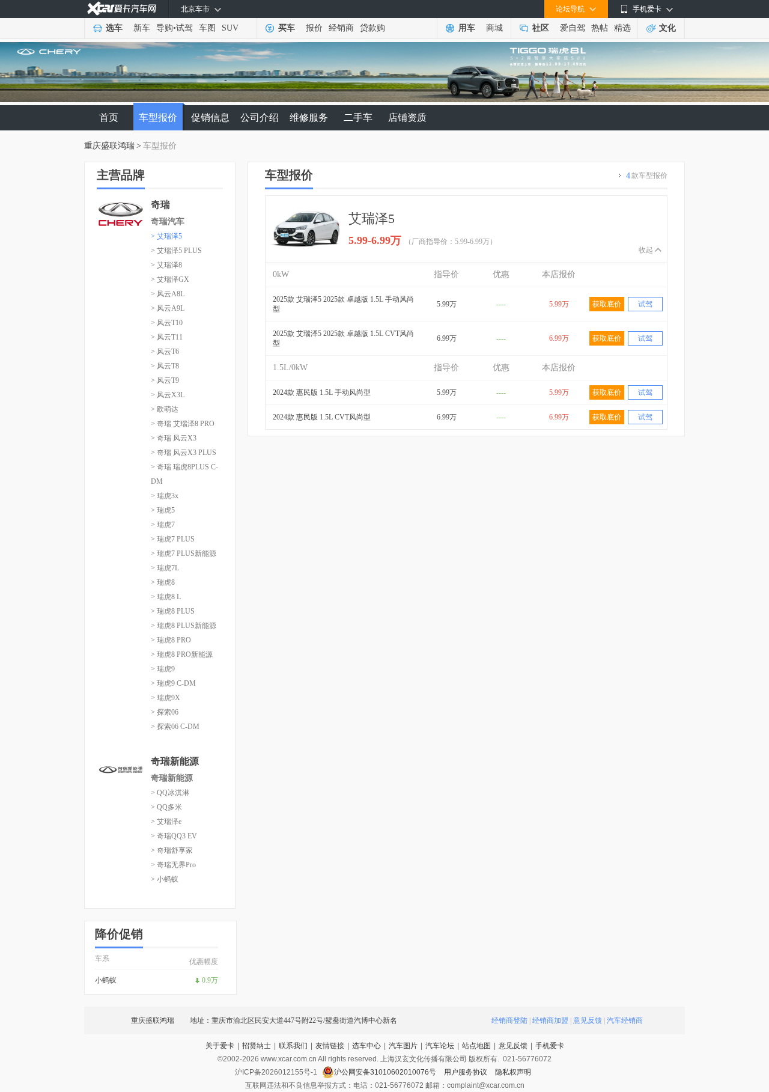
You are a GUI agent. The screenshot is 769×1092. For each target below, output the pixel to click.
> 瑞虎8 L (166, 597)
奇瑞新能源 (172, 777)
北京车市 (195, 9)
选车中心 (366, 1046)
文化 (667, 27)
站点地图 (476, 1046)
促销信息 (210, 117)
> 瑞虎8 (163, 582)
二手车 (358, 117)
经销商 (341, 27)
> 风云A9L (167, 308)
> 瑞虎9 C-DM (173, 683)
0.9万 (210, 980)
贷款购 (372, 27)
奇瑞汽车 (167, 221)
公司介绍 (259, 117)
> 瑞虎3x (164, 496)
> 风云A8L (167, 294)
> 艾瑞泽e (166, 821)
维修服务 (309, 117)
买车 (286, 27)
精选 (622, 27)
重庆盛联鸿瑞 (109, 145)
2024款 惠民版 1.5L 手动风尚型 (322, 392)
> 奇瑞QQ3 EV (174, 836)
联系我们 (293, 1046)
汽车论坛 (439, 1046)
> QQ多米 (166, 807)
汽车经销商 (625, 1020)
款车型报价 (646, 175)
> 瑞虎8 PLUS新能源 (183, 625)
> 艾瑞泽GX (170, 279)
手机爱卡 (549, 1046)
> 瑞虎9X (165, 698)
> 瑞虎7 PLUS (173, 539)
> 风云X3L (167, 395)
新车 (141, 27)
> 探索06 (164, 712)
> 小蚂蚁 (164, 879)
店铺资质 (407, 117)
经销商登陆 (509, 1020)
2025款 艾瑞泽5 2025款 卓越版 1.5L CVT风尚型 (343, 338)
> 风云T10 (167, 323)
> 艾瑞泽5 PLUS (176, 250)
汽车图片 (403, 1046)
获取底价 (606, 304)
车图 (207, 27)
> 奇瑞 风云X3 (173, 438)
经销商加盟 (550, 1020)
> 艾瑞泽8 (166, 265)
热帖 (599, 27)
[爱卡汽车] (121, 8)
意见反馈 (587, 1020)
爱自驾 (572, 27)
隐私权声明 (513, 1072)
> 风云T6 (165, 351)
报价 (314, 27)
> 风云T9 (165, 380)
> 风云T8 (165, 366)
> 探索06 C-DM (175, 726)
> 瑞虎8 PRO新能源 (182, 654)
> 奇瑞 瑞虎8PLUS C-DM (184, 474)
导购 (164, 27)
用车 (466, 27)
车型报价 (158, 117)
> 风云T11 (167, 337)
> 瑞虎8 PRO (171, 640)
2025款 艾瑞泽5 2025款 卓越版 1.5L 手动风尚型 (343, 304)
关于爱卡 (219, 1046)
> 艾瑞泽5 (166, 236)
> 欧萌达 (164, 409)
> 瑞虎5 (163, 510)
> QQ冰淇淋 (170, 792)
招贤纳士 (256, 1046)
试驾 (184, 27)
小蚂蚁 (106, 980)
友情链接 (329, 1046)
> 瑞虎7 (163, 524)
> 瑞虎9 (163, 669)
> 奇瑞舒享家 (172, 850)
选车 (114, 27)
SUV (230, 27)
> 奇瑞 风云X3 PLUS (183, 452)
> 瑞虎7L (165, 568)
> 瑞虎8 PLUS (173, 611)
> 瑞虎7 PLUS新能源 (183, 553)
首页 (108, 117)
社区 (540, 27)
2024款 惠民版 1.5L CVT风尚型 (322, 417)
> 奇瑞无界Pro (173, 865)
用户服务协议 (466, 1072)
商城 (494, 27)
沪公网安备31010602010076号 (386, 1072)
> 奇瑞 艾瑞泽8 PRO (182, 423)
